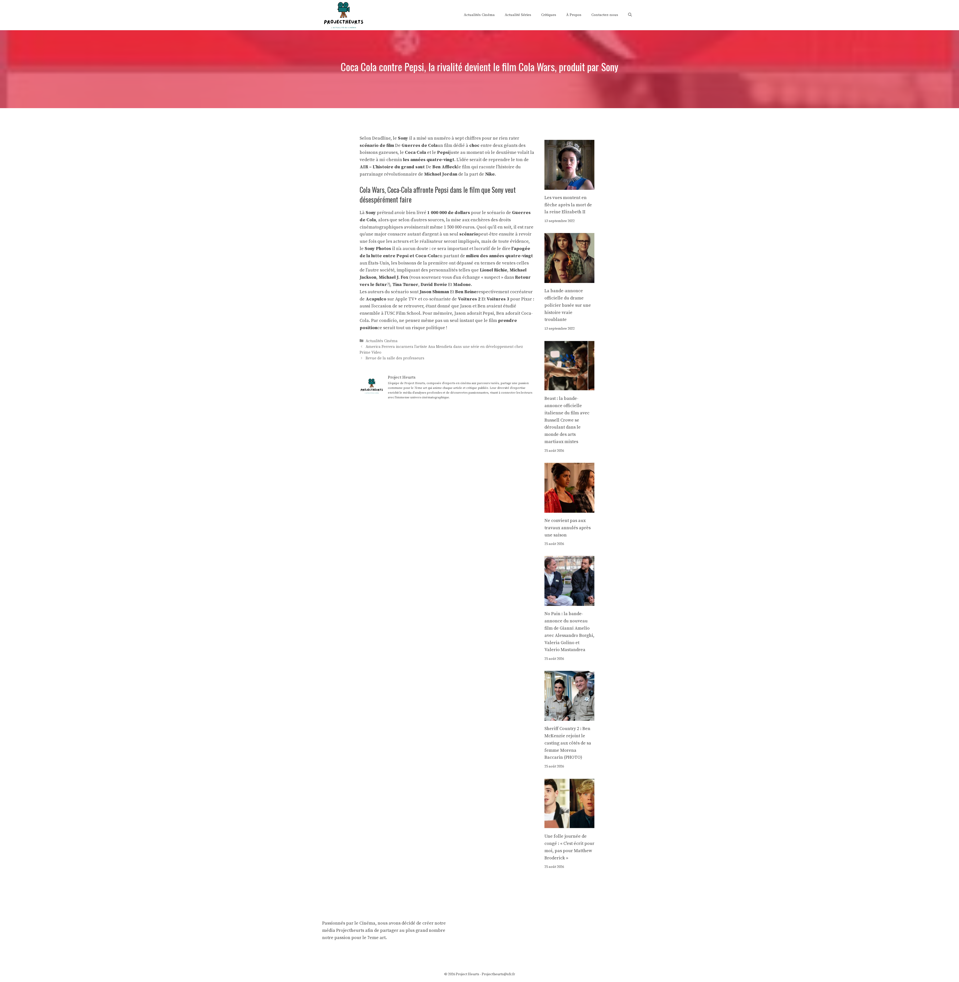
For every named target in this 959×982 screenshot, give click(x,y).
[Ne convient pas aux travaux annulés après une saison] (569, 509)
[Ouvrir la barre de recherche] (630, 15)
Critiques (548, 14)
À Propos (573, 14)
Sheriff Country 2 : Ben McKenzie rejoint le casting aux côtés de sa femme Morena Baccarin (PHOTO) (567, 743)
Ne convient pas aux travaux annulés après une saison (567, 528)
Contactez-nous (604, 14)
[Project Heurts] (343, 14)
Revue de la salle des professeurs (395, 358)
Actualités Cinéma (479, 14)
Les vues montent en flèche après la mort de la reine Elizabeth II (568, 205)
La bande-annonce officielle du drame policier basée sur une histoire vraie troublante (567, 305)
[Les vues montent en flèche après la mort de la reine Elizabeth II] (569, 186)
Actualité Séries (518, 14)
